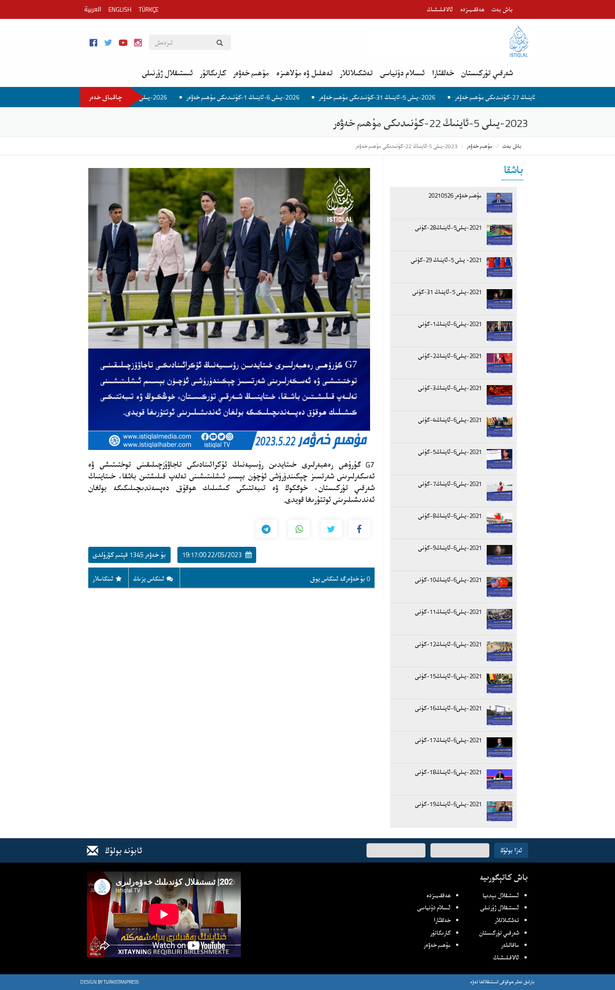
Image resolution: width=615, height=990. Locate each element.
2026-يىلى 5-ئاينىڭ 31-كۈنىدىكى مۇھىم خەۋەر (410, 97)
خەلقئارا (443, 73)
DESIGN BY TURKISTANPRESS (109, 981)
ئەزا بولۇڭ (511, 850)
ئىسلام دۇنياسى (402, 73)
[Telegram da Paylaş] (266, 529)
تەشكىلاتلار (356, 73)
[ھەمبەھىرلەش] (359, 529)
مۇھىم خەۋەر (251, 73)
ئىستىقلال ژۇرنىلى (167, 73)
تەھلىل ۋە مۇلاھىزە (304, 73)
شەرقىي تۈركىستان (487, 73)
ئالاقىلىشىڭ (440, 9)
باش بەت (502, 9)
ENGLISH (120, 9)
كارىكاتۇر (213, 73)
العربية (92, 9)
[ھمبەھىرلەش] (331, 529)
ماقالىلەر (510, 944)
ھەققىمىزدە (472, 9)
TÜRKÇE (148, 9)
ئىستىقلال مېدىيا (501, 895)
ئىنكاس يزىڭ (148, 578)
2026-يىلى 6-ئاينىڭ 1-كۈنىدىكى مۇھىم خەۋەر (276, 97)
